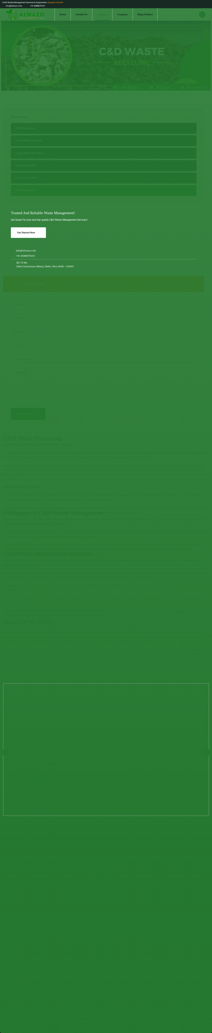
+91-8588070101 (25, 255)
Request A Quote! (55, 2)
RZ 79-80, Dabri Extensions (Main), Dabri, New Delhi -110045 (45, 264)
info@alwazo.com (26, 250)
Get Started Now (26, 232)
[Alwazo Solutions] (25, 14)
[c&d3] (106, 749)
